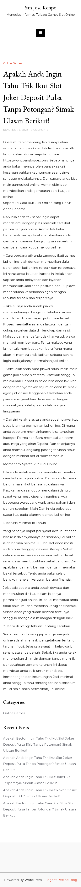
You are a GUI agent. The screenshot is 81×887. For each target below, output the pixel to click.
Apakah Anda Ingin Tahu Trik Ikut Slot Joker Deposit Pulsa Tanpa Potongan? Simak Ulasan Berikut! (39, 764)
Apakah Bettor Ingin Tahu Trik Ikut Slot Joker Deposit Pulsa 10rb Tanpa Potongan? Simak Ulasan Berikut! (38, 744)
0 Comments (39, 129)
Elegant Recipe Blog (60, 880)
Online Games (12, 63)
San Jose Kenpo (40, 7)
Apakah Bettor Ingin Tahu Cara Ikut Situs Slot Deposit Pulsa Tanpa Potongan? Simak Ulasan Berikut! (39, 809)
